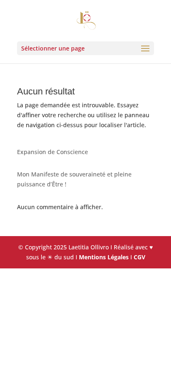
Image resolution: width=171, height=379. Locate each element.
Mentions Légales (104, 257)
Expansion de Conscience (52, 152)
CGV (139, 257)
